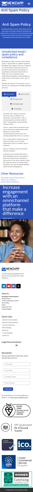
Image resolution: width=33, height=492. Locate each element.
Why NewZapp (6, 327)
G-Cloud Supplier (7, 333)
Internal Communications (10, 320)
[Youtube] (9, 286)
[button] (29, 4)
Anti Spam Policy (7, 178)
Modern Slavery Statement (10, 182)
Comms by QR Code (8, 325)
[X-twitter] (18, 286)
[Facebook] (13, 286)
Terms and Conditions (8, 180)
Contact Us (5, 335)
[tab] (9, 94)
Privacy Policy (19, 178)
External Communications (10, 322)
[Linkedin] (4, 286)
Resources (5, 330)
